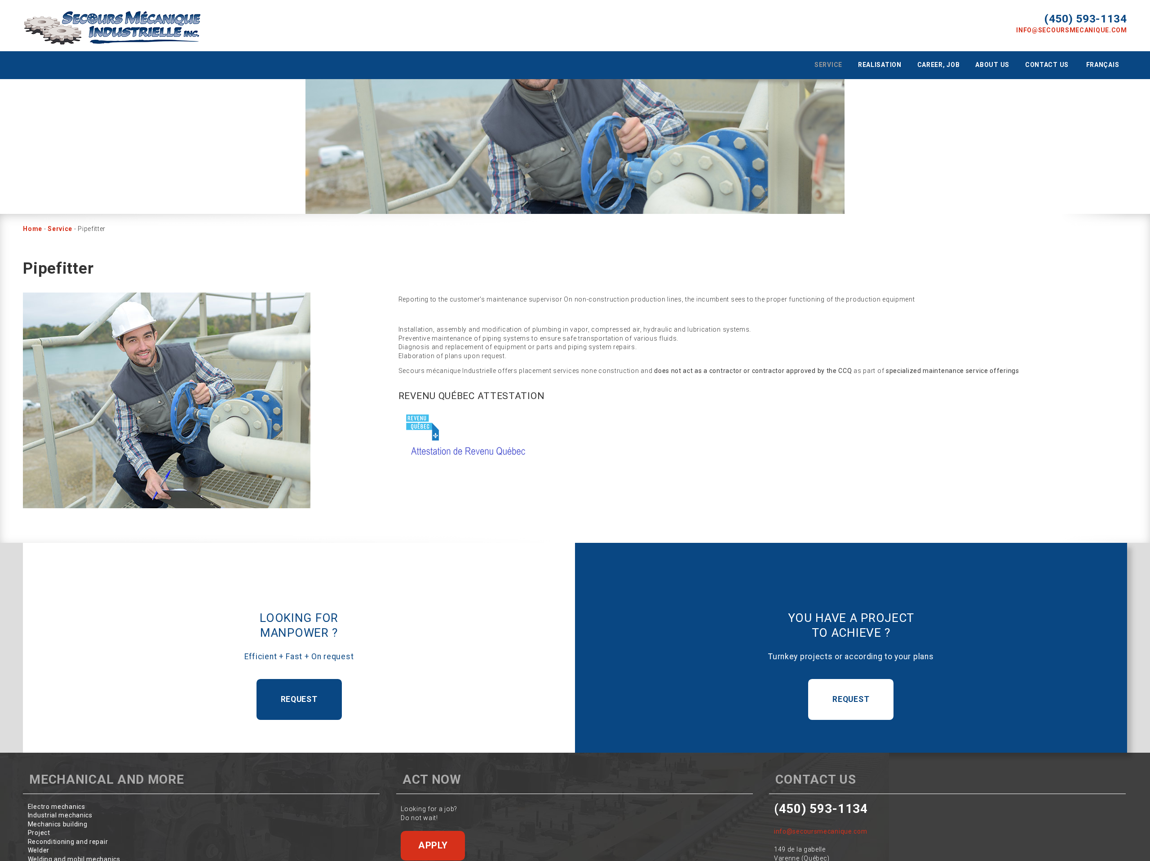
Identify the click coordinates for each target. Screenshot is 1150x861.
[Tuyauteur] (166, 400)
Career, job (938, 64)
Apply (433, 845)
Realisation (880, 64)
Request (299, 699)
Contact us (1047, 64)
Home (32, 228)
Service (828, 64)
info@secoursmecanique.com (1071, 30)
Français (1102, 64)
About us (992, 64)
